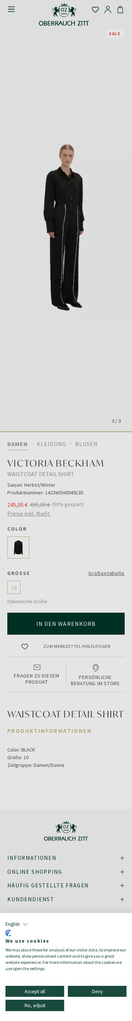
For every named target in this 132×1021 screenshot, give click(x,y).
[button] (17, 924)
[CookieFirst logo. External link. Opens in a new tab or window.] (8, 933)
